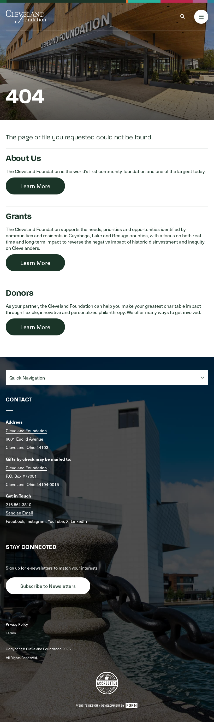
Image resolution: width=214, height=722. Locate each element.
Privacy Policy (17, 624)
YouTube (56, 521)
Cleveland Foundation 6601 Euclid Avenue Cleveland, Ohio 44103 (27, 438)
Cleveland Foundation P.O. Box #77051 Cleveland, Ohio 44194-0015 (32, 475)
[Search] (182, 16)
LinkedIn (79, 521)
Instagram (36, 521)
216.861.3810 (18, 504)
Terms (11, 633)
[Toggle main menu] (201, 17)
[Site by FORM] (107, 705)
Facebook (15, 521)
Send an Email (19, 513)
